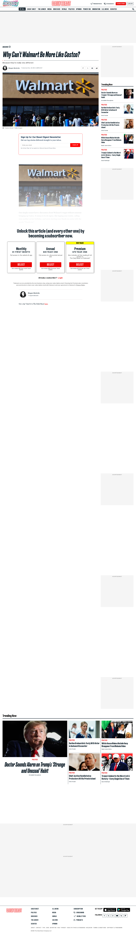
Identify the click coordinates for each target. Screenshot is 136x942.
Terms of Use (43, 148)
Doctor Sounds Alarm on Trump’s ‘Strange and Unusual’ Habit (35, 767)
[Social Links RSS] (121, 916)
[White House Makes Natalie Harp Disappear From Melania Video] (128, 143)
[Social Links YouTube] (117, 916)
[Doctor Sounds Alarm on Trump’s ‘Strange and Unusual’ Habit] (128, 98)
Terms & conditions (99, 927)
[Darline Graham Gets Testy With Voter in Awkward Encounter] (128, 113)
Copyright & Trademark (114, 927)
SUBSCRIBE (121, 3)
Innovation (96, 9)
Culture (55, 920)
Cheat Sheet (31, 9)
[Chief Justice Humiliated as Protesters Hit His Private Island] (128, 128)
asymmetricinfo (33, 295)
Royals (64, 9)
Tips (43, 927)
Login (60, 278)
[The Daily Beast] (61, 3)
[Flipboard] (125, 916)
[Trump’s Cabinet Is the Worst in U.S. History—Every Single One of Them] (128, 158)
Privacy (63, 927)
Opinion (78, 9)
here (46, 304)
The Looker (42, 9)
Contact (38, 927)
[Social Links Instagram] (113, 916)
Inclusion (89, 927)
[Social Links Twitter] (108, 916)
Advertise (53, 927)
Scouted (113, 9)
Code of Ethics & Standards (76, 927)
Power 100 (87, 9)
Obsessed (56, 9)
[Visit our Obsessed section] (17, 3)
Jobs (47, 927)
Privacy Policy (52, 148)
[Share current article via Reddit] (97, 68)
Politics (71, 9)
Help (58, 927)
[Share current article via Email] (92, 68)
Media (49, 9)
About (33, 927)
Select (21, 264)
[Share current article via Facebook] (83, 68)
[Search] (133, 9)
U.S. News (105, 9)
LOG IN (130, 3)
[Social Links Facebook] (104, 916)
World (54, 916)
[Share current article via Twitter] (87, 68)
